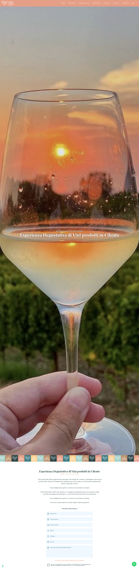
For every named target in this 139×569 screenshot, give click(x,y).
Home (63, 3)
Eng (133, 3)
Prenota (126, 3)
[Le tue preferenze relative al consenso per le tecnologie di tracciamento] (2, 566)
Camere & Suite (84, 3)
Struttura (72, 3)
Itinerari (107, 3)
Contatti (116, 3)
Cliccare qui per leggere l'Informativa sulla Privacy (69, 560)
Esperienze (96, 3)
